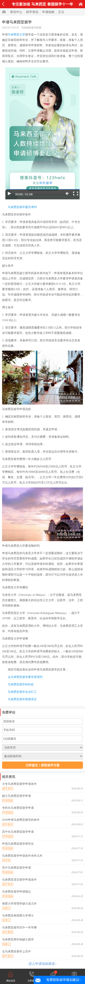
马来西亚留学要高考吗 (22, 207)
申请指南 (48, 12)
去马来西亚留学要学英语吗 (25, 677)
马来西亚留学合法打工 (22, 691)
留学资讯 (32, 12)
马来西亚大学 (16, 34)
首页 (80, 4)
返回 (3, 4)
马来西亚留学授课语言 (22, 699)
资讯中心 (16, 12)
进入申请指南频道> (42, 963)
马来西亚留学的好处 (21, 684)
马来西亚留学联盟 (31, 27)
